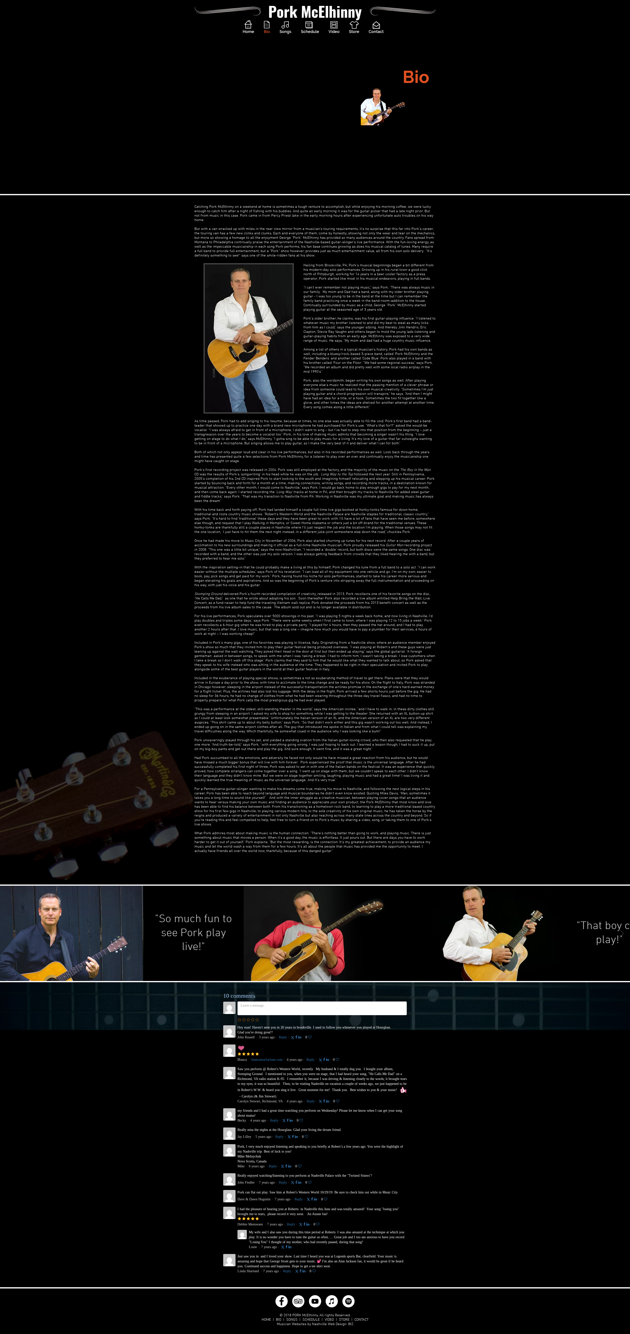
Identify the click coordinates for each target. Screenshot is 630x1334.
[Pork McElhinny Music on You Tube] (315, 1301)
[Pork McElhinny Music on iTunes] (332, 1301)
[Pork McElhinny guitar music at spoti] (348, 1301)
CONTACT (361, 1320)
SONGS (292, 1320)
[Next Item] (621, 933)
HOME (266, 1320)
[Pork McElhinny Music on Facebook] (281, 1301)
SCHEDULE (311, 1320)
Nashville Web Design (328, 1324)
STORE (344, 1320)
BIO (278, 1320)
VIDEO (329, 1320)
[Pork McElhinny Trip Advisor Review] (298, 1301)
